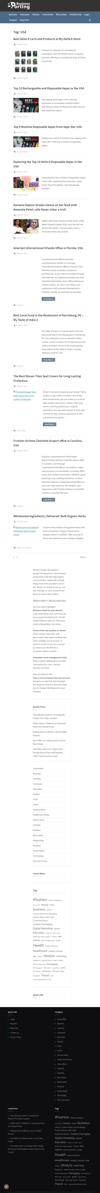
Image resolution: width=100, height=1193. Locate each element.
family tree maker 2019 (52, 933)
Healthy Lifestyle (56, 951)
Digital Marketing (43, 928)
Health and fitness (51, 946)
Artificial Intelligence (55, 900)
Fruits (35, 799)
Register (13, 20)
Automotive (36, 905)
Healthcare (40, 950)
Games (36, 940)
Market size (37, 960)
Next (82, 557)
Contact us (14, 1033)
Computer (37, 784)
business (39, 909)
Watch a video (39, 600)
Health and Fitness (24, 548)
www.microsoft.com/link (42, 979)
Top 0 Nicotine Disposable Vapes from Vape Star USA (47, 127)
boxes (52, 905)
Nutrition (37, 830)
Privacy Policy (15, 1037)
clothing (49, 910)
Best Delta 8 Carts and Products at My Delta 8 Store (46, 39)
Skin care (46, 968)
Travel (45, 975)
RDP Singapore (37, 968)
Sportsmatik (36, 971)
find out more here (57, 600)
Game (35, 804)
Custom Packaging (42, 924)
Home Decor (39, 820)
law (34, 956)
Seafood (37, 846)
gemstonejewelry (48, 940)
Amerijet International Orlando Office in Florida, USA (48, 248)
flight (60, 937)
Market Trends (47, 960)
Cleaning (37, 779)
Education (25, 14)
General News (22, 78)
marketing (61, 956)
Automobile (47, 14)
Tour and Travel (40, 861)
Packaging (52, 964)
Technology (38, 856)
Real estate (61, 14)
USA (52, 976)
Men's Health (58, 960)
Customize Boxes (40, 921)
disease (57, 929)
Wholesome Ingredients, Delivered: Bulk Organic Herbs (49, 516)
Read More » (49, 299)
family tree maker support (41, 937)
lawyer (40, 956)
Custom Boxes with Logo (43, 917)
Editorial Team (22, 44)
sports (62, 968)
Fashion (36, 14)
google (58, 940)
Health (38, 945)
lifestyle (49, 956)
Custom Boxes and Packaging (45, 914)
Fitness (54, 937)
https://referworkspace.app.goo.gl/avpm (51, 678)
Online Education (39, 964)
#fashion (40, 900)
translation (36, 976)
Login (86, 14)
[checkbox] (6, 1186)
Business (13, 14)
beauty (45, 904)
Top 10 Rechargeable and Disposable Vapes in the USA (48, 88)
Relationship (75, 14)
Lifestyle (20, 366)
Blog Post (24, 20)
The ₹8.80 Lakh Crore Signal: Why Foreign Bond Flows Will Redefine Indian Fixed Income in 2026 (48, 752)
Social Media (38, 851)
